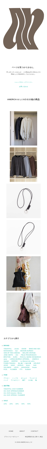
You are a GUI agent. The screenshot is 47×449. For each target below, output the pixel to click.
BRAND (6, 345)
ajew (5, 359)
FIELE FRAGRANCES (29, 355)
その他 (30, 380)
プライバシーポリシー (11, 437)
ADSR (6, 365)
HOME (11, 431)
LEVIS (16, 367)
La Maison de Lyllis (27, 361)
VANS (13, 365)
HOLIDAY (37, 363)
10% (5, 404)
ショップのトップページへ (23, 82)
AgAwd (6, 361)
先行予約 (7, 386)
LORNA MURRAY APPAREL (20, 359)
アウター (7, 378)
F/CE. (6, 369)
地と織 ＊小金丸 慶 (24, 363)
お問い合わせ (23, 86)
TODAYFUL (8, 349)
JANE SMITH (8, 355)
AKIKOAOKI (25, 367)
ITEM (5, 375)
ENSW (24, 349)
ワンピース (33, 378)
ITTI (21, 369)
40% (23, 404)
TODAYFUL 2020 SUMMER (13, 389)
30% (17, 404)
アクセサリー (15, 380)
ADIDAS (20, 365)
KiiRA (15, 357)
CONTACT (34, 431)
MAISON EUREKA (26, 351)
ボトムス (24, 378)
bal (16, 351)
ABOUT (22, 431)
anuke (16, 349)
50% (29, 404)
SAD (35, 365)
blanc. (28, 365)
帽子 (23, 380)
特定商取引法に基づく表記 (34, 437)
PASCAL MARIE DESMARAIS (30, 357)
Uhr (17, 355)
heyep (34, 367)
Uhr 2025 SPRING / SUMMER (14, 395)
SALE (6, 400)
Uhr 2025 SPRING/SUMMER (14, 391)
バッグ (6, 380)
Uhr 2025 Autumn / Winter (13, 393)
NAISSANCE (8, 351)
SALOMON (7, 367)
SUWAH (28, 369)
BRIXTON (7, 357)
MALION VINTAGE (29, 353)
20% (11, 404)
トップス (15, 378)
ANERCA (35, 359)
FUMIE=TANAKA (9, 363)
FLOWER (13, 369)
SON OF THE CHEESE (12, 353)
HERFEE (14, 361)
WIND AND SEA (34, 349)
